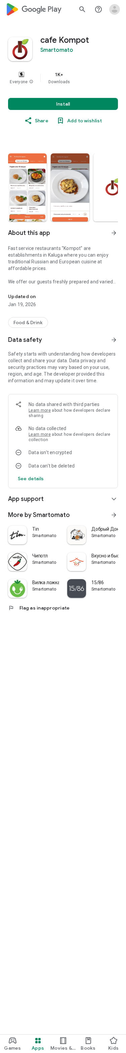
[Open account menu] (115, 9)
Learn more (40, 410)
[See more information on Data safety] (114, 340)
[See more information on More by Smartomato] (114, 515)
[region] (63, 78)
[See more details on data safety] (31, 479)
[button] (31, 82)
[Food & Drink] (28, 322)
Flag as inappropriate (39, 608)
